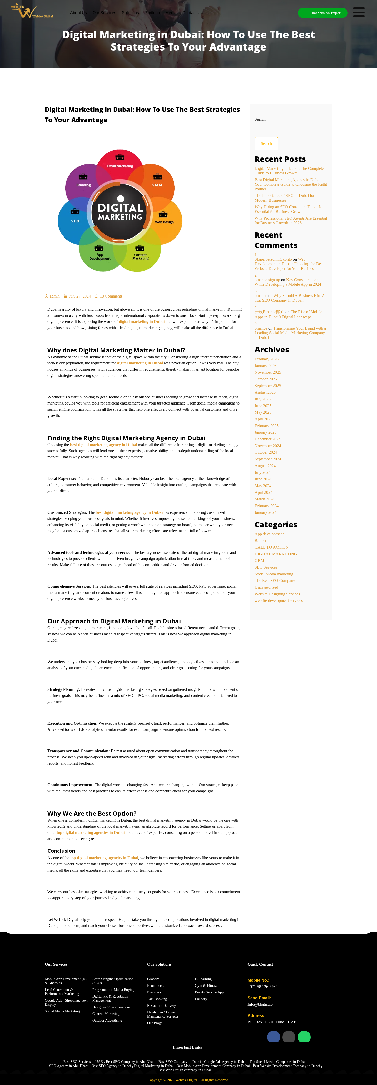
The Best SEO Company (275, 580)
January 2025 (265, 432)
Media (171, 13)
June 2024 (263, 479)
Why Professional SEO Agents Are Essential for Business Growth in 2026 (291, 220)
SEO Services (266, 567)
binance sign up (267, 280)
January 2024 (265, 512)
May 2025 (263, 412)
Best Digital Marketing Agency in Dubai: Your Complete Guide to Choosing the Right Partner (291, 184)
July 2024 (263, 472)
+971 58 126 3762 (262, 986)
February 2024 (267, 506)
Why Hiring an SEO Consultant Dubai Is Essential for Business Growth (288, 209)
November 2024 (268, 445)
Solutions (130, 13)
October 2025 (266, 379)
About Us (78, 13)
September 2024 (268, 459)
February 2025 (267, 425)
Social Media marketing (274, 574)
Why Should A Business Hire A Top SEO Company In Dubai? (290, 297)
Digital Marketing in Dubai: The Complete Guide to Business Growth (289, 170)
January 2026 (265, 365)
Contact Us (192, 13)
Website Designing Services (277, 594)
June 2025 (263, 405)
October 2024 (266, 452)
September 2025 (268, 385)
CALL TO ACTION (272, 547)
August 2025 (265, 392)
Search (260, 119)
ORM (259, 560)
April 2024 (263, 492)
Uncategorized (266, 587)
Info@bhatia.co (260, 1004)
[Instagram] (288, 1037)
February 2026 (267, 359)
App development (269, 534)
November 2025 (268, 372)
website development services (279, 600)
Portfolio (152, 13)
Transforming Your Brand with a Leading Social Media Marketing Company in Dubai (290, 333)
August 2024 (265, 465)
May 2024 (263, 486)
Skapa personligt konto (273, 259)
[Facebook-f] (273, 1037)
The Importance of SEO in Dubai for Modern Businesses (284, 197)
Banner (260, 540)
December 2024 (268, 439)
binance (261, 295)
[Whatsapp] (304, 1037)
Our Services (104, 13)
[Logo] (32, 10)
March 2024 (264, 499)
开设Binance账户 (269, 312)
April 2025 (263, 419)
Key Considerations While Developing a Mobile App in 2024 (288, 282)
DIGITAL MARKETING (276, 554)
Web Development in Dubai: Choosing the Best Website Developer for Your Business (289, 264)
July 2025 (263, 399)
